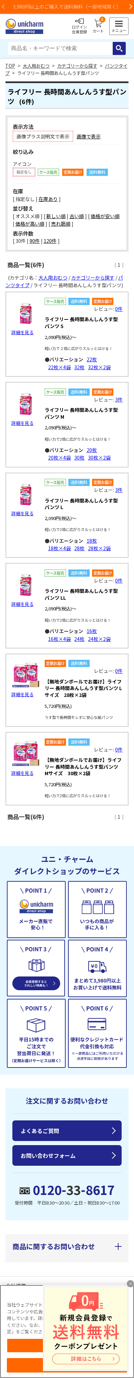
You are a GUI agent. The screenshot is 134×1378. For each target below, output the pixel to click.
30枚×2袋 (99, 457)
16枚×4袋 (59, 638)
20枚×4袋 (59, 457)
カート (98, 26)
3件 (119, 399)
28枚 (79, 548)
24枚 (79, 638)
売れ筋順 (60, 223)
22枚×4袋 (59, 367)
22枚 (92, 359)
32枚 (79, 367)
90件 (35, 240)
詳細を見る (22, 332)
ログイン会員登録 (79, 29)
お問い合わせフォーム (48, 1155)
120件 (50, 240)
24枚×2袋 (99, 638)
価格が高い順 (29, 223)
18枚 (92, 540)
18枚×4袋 (59, 548)
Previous (3, 7)
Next (130, 7)
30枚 (79, 457)
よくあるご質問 (40, 1131)
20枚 (92, 450)
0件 (119, 308)
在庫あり (48, 198)
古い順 (76, 216)
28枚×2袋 (99, 548)
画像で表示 (89, 136)
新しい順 (56, 216)
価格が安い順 (105, 216)
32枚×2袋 (99, 367)
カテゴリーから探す (77, 66)
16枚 (92, 631)
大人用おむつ (36, 66)
